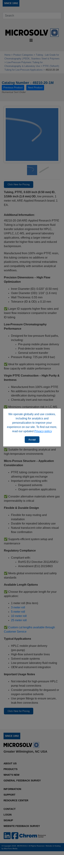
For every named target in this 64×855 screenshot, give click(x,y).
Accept (32, 439)
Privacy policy (43, 431)
